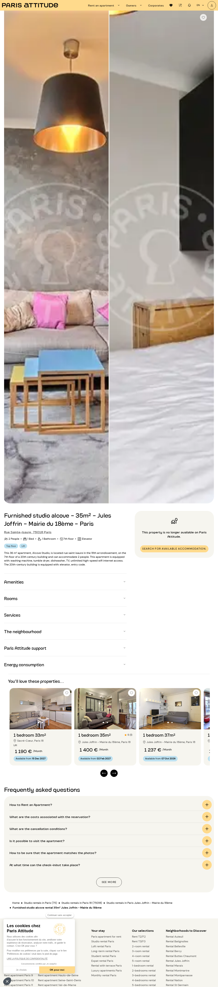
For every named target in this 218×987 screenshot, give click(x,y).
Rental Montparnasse (179, 975)
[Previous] (10, 257)
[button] (7, 981)
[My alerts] (180, 5)
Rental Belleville (175, 946)
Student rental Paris (103, 956)
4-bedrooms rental (144, 980)
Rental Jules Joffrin (177, 961)
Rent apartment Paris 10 (19, 980)
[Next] (208, 257)
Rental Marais (174, 965)
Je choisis (21, 969)
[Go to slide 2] (42, 722)
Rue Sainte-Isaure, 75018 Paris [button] (27, 532)
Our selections (143, 931)
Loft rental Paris (101, 946)
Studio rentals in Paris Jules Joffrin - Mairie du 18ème (139, 903)
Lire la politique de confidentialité (27, 958)
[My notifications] (189, 5)
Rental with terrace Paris (106, 965)
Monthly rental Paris (103, 975)
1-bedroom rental (143, 965)
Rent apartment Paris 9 (18, 975)
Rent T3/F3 (138, 941)
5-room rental (141, 961)
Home (16, 903)
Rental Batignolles (177, 941)
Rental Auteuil (174, 936)
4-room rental (141, 956)
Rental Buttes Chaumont (181, 956)
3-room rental (140, 951)
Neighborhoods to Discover (186, 931)
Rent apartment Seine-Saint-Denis (59, 980)
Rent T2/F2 (139, 936)
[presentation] (104, 5)
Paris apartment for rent (106, 936)
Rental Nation (174, 980)
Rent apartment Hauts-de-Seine (58, 975)
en (198, 5)
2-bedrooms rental (144, 970)
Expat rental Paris (102, 961)
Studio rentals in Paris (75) (40, 903)
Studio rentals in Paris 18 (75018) (81, 903)
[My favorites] (171, 5)
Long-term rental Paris (105, 951)
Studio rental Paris (102, 941)
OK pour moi (57, 969)
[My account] (212, 5)
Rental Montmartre (177, 970)
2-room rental (140, 946)
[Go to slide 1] (38, 722)
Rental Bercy (174, 951)
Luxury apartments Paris (106, 970)
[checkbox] (203, 17)
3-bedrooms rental (144, 975)
